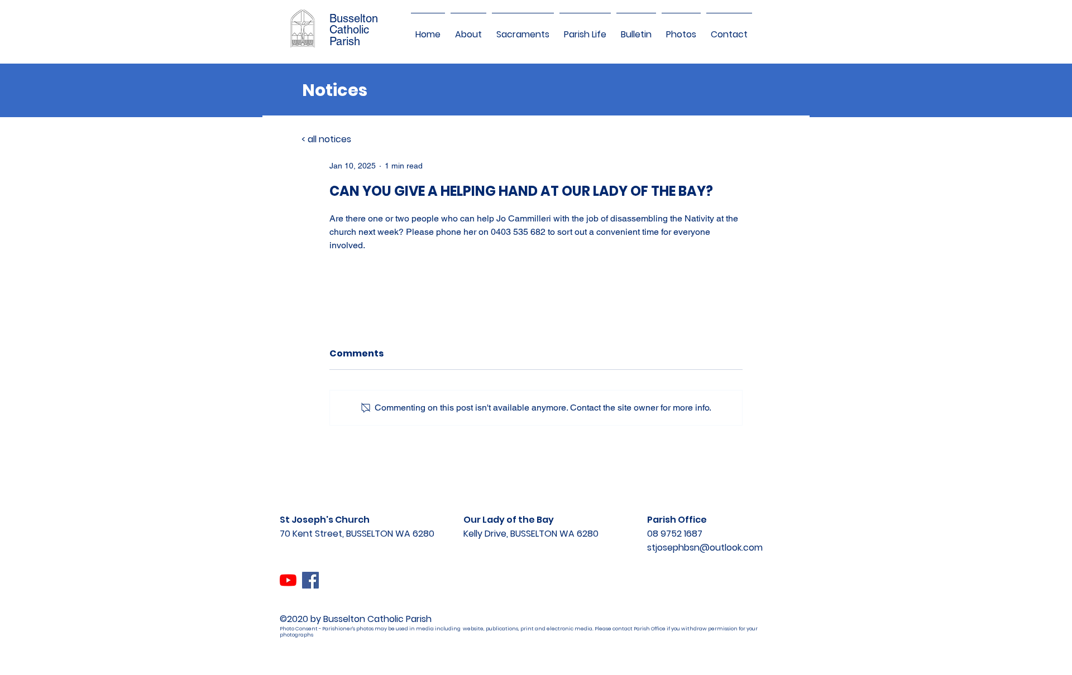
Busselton (353, 18)
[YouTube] (288, 580)
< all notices (326, 139)
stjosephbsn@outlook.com (705, 547)
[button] (468, 29)
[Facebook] (310, 580)
